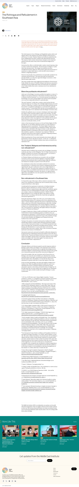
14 (41, 229)
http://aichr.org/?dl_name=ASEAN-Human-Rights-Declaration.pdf (36, 358)
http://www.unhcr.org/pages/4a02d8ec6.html (31, 373)
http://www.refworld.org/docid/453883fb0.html (32, 310)
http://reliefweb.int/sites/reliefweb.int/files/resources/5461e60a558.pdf (37, 315)
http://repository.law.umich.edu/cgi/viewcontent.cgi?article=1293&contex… (38, 292)
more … (42, 46)
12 (38, 208)
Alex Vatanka (4, 446)
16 (40, 239)
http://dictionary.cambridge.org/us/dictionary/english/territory (35, 296)
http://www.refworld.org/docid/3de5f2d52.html (31, 354)
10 (34, 196)
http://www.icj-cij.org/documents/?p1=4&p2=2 (34, 377)
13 (35, 214)
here (31, 411)
